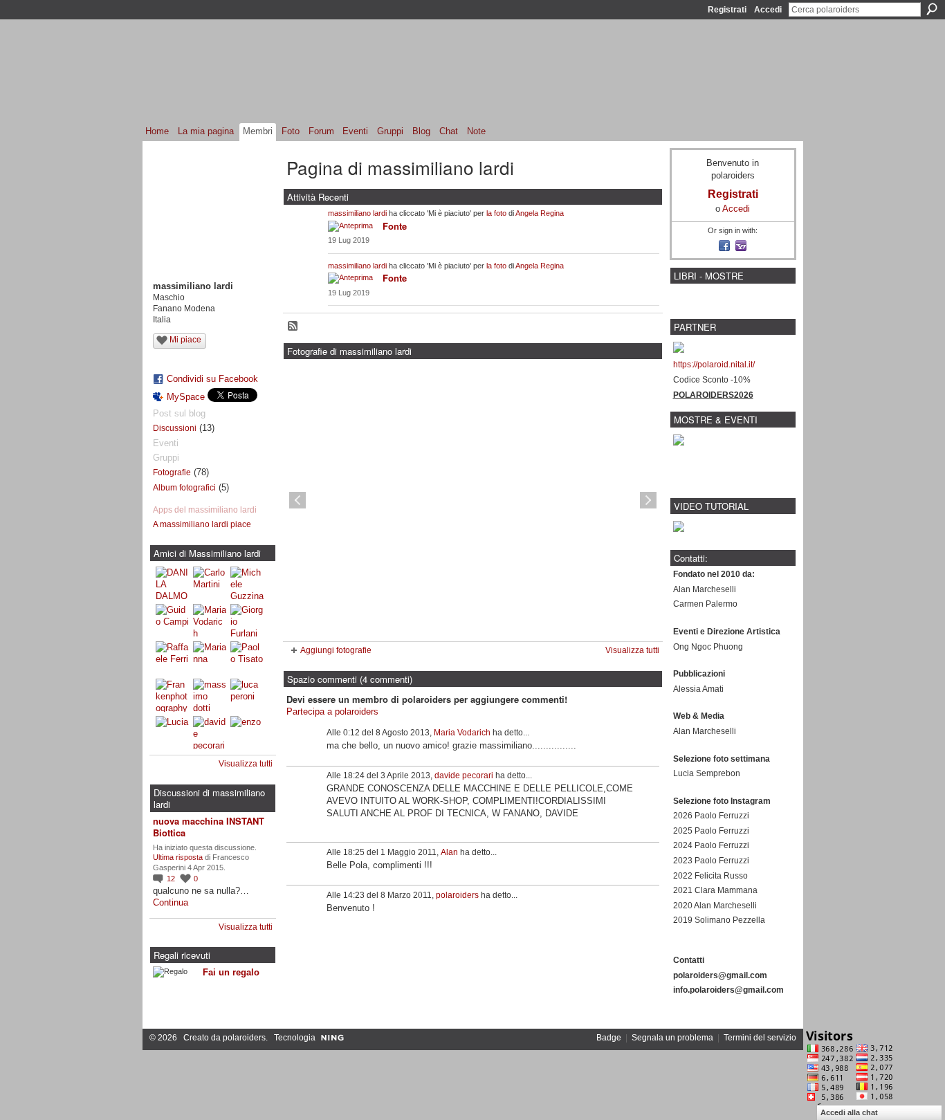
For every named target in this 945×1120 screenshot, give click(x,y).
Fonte (395, 225)
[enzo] (247, 732)
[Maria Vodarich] (209, 620)
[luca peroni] (247, 695)
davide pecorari (463, 775)
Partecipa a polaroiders (332, 711)
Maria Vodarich (462, 732)
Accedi (768, 10)
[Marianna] (209, 657)
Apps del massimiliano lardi (205, 510)
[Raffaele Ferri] (172, 657)
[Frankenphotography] (172, 695)
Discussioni (174, 428)
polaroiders (457, 895)
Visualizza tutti (246, 764)
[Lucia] (172, 732)
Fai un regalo (231, 972)
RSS (293, 326)
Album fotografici (184, 488)
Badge (608, 1038)
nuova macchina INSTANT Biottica (208, 826)
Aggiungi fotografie (335, 650)
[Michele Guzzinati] (247, 583)
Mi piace (185, 340)
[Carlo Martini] (209, 583)
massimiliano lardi (357, 213)
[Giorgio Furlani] (247, 620)
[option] (473, 500)
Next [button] (648, 500)
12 (172, 878)
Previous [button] (297, 500)
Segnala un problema (672, 1038)
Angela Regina (539, 213)
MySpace (186, 397)
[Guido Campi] (172, 620)
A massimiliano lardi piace (202, 524)
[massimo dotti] (209, 695)
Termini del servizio (760, 1038)
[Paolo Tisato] (247, 657)
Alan (449, 852)
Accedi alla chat (849, 1112)
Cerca (931, 9)
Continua (170, 902)
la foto (496, 213)
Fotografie (172, 472)
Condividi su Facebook (212, 379)
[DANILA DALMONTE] (172, 583)
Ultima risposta (178, 857)
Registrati (727, 10)
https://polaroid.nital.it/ (714, 364)
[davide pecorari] (209, 732)
